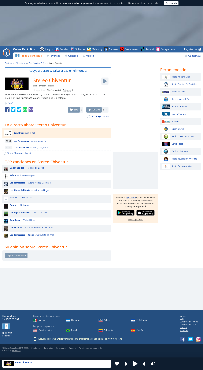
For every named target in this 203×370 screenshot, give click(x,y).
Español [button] (6, 336)
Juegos (49, 49)
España (139, 330)
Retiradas (67, 90)
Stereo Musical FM (180, 98)
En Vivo (96, 109)
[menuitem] (28, 55)
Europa (183, 327)
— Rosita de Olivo (29, 212)
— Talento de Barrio (27, 167)
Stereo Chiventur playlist (19, 153)
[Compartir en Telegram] (19, 109)
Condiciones (36, 348)
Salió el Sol (24, 132)
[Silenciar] (154, 363)
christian (42, 86)
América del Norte (189, 321)
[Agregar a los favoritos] (116, 363)
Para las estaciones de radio (90, 348)
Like (76, 109)
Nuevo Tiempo (179, 113)
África (183, 316)
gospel (51, 86)
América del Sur (188, 324)
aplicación (131, 197)
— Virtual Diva (22, 220)
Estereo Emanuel (180, 106)
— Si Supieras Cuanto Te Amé (32, 234)
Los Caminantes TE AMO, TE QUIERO (31, 147)
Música (90, 55)
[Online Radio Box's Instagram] (198, 339)
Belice (107, 320)
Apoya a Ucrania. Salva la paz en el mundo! (58, 71)
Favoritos (55, 55)
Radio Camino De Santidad (184, 84)
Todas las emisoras (31, 55)
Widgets (72, 348)
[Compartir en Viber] (31, 109)
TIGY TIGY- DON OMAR (21, 197)
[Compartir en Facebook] (7, 109)
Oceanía (184, 330)
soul (35, 86)
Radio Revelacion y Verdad (184, 158)
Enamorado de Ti (30, 141)
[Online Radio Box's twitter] (190, 339)
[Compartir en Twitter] (13, 109)
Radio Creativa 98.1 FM (183, 136)
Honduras (76, 320)
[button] (135, 363)
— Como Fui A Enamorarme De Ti (31, 227)
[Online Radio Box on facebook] (182, 339)
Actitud (175, 121)
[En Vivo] (104, 81)
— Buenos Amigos (22, 175)
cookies (51, 3)
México (41, 320)
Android (112, 338)
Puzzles (64, 49)
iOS (119, 338)
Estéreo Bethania (180, 151)
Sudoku (113, 49)
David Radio (177, 143)
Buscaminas (131, 49)
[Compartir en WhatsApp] (25, 109)
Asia (182, 318)
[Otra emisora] (144, 363)
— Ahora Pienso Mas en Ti (30, 182)
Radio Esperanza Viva (182, 166)
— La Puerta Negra (29, 190)
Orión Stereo (178, 128)
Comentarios (61, 348)
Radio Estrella (178, 91)
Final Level (16, 350)
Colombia (108, 330)
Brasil (74, 330)
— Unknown (19, 205)
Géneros (73, 55)
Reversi (149, 49)
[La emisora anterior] (126, 363)
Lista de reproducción (99, 116)
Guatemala (194, 55)
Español (11, 103)
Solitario (80, 49)
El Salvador (141, 320)
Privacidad (48, 348)
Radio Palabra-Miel (181, 76)
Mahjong (97, 49)
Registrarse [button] (190, 49)
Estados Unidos (45, 330)
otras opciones (135, 219)
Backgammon (168, 49)
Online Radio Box (24, 49)
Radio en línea (10, 318)
